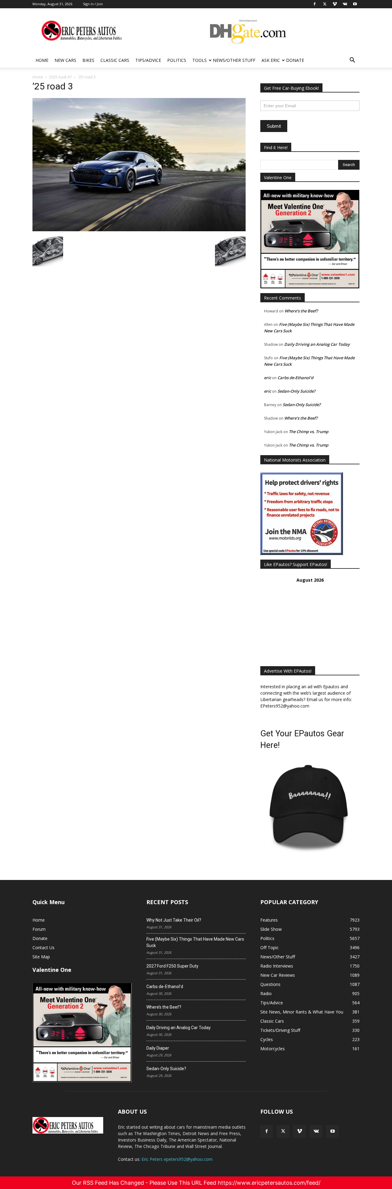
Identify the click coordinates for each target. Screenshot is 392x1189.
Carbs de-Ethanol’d (295, 377)
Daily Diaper (157, 1048)
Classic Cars (114, 60)
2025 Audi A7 (60, 77)
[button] (352, 61)
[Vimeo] (299, 1131)
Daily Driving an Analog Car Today (317, 344)
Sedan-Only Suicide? (296, 391)
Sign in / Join (93, 4)
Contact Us (43, 947)
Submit (274, 126)
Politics (176, 60)
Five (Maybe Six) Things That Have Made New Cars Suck (195, 942)
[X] (283, 1131)
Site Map (41, 957)
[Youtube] (332, 1131)
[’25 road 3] (139, 229)
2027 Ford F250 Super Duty (172, 966)
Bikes (88, 60)
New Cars (65, 60)
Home (42, 60)
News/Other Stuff (234, 60)
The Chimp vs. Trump (308, 431)
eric (267, 377)
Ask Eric (271, 60)
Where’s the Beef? (301, 311)
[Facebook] (266, 1131)
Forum (39, 929)
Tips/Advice (148, 60)
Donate (295, 60)
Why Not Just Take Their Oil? (173, 920)
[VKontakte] (316, 1131)
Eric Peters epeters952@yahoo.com (177, 1159)
